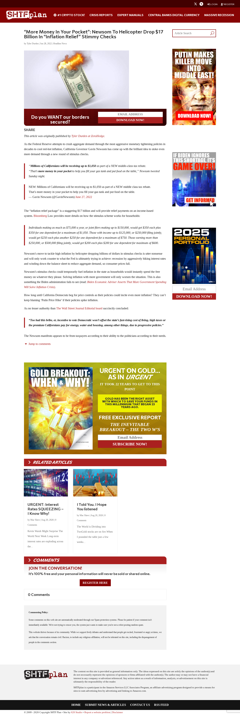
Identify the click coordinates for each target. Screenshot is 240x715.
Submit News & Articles (105, 705)
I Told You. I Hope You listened (91, 506)
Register (229, 4)
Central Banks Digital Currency (174, 15)
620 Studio (76, 712)
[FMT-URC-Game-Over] (194, 205)
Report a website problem (97, 712)
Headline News (60, 43)
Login (214, 4)
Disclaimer (117, 712)
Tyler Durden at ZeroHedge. (88, 136)
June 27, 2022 (83, 197)
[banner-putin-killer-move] (194, 124)
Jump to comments (39, 343)
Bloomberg (40, 215)
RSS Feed (161, 705)
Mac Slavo (35, 520)
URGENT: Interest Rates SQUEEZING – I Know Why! (46, 509)
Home (76, 705)
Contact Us (140, 705)
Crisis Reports (101, 15)
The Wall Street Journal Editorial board (79, 308)
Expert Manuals (130, 15)
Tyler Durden (33, 43)
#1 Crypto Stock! (71, 15)
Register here (95, 582)
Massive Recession (219, 15)
